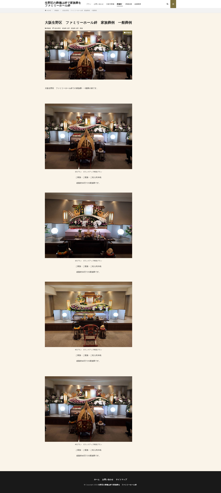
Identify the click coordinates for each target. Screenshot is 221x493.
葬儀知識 (128, 4)
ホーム (97, 479)
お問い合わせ (98, 4)
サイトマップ (121, 479)
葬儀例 (119, 4)
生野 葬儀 (79, 28)
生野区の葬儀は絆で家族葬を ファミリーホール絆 (64, 4)
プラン (88, 4)
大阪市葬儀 (110, 4)
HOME (49, 10)
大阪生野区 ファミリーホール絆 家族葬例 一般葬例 (79, 10)
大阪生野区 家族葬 (60, 28)
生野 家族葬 (71, 28)
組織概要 (138, 4)
